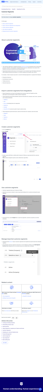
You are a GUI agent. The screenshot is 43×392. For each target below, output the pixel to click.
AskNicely (5, 99)
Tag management (6, 296)
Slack (5, 115)
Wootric (5, 119)
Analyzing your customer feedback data (10, 332)
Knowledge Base (24, 1)
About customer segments (8, 23)
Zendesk (5, 107)
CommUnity (39, 1)
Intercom (5, 103)
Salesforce (6, 105)
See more (5, 342)
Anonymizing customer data (8, 324)
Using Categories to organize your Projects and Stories (13, 328)
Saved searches (6, 326)
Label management (6, 335)
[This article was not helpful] (13, 318)
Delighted (5, 113)
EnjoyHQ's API (6, 109)
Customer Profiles (24, 66)
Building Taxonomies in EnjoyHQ (9, 298)
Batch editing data (6, 339)
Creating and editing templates (9, 322)
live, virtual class (7, 310)
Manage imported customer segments (10, 31)
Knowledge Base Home (6, 9)
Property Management (7, 334)
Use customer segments (7, 29)
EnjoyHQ (13, 9)
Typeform (5, 117)
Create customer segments (8, 27)
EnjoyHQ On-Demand (27, 296)
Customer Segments (7, 330)
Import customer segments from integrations (11, 25)
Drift (4, 101)
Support (34, 1)
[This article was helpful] (16, 318)
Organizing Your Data (21, 9)
